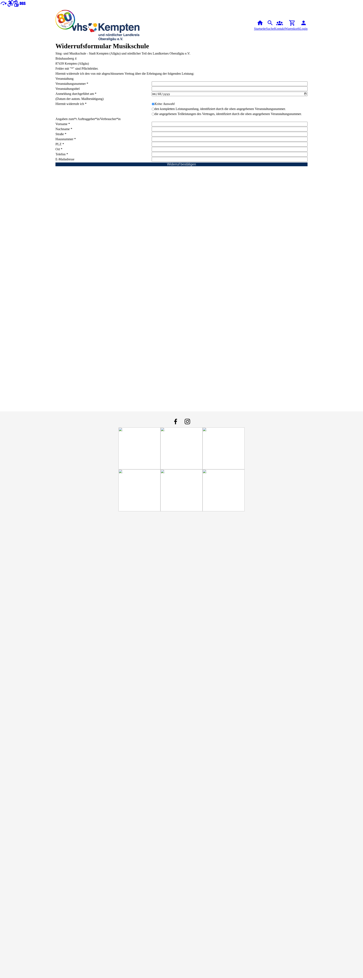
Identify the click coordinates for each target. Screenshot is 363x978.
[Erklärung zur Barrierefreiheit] (10, 3)
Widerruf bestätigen (181, 164)
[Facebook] (176, 421)
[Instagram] (187, 421)
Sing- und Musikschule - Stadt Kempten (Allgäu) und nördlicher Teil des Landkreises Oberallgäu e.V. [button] (122, 53)
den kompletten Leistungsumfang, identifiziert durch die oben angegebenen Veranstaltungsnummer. (220, 109)
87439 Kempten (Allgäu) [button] (72, 63)
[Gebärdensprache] (19, 3)
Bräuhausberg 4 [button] (65, 58)
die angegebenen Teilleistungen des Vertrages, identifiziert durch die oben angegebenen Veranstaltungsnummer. (228, 114)
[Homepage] (97, 25)
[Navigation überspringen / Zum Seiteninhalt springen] (3, 3)
